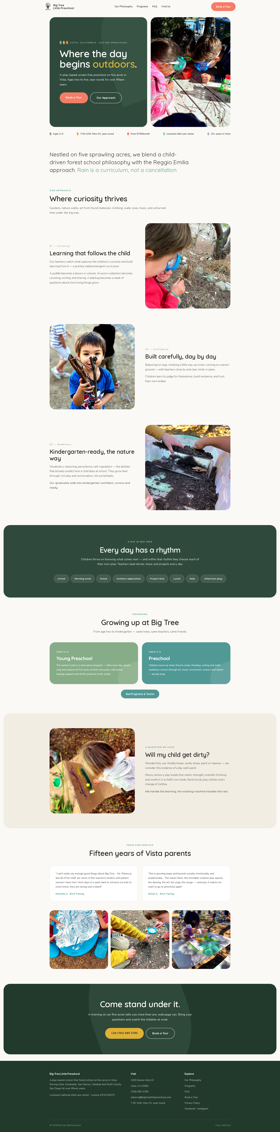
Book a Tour (223, 6)
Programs (142, 6)
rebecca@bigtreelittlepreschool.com (151, 1097)
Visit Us (165, 6)
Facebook (190, 1108)
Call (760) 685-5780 (124, 1033)
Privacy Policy (192, 1103)
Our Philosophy (124, 6)
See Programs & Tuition (140, 694)
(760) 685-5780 (140, 1091)
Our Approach (106, 97)
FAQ (154, 6)
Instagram (202, 1108)
